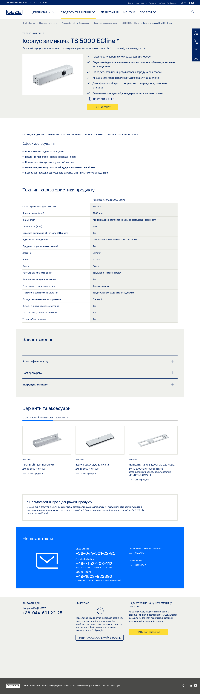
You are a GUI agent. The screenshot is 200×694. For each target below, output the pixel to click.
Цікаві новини (40, 12)
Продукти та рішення (76, 12)
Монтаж (129, 12)
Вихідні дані (115, 685)
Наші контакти (102, 107)
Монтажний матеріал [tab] (37, 417)
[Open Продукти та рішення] (93, 11)
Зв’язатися (82, 602)
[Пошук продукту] (196, 33)
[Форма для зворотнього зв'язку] (196, 50)
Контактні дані (31, 602)
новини (144, 3)
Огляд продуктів (33, 134)
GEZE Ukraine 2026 (32, 685)
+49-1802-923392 (94, 576)
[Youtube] (192, 3)
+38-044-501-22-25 (95, 553)
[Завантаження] (196, 58)
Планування (110, 12)
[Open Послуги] (154, 11)
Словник (105, 685)
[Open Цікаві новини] (53, 11)
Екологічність (133, 3)
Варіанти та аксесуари (123, 134)
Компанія (152, 3)
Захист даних (69, 685)
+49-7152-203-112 (94, 563)
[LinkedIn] (189, 3)
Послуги (146, 12)
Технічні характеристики (64, 134)
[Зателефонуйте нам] (196, 41)
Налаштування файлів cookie (88, 685)
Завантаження (94, 134)
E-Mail (44, 513)
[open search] (192, 12)
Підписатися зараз (148, 632)
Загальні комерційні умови (52, 685)
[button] (173, 3)
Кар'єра (161, 3)
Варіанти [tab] (62, 417)
